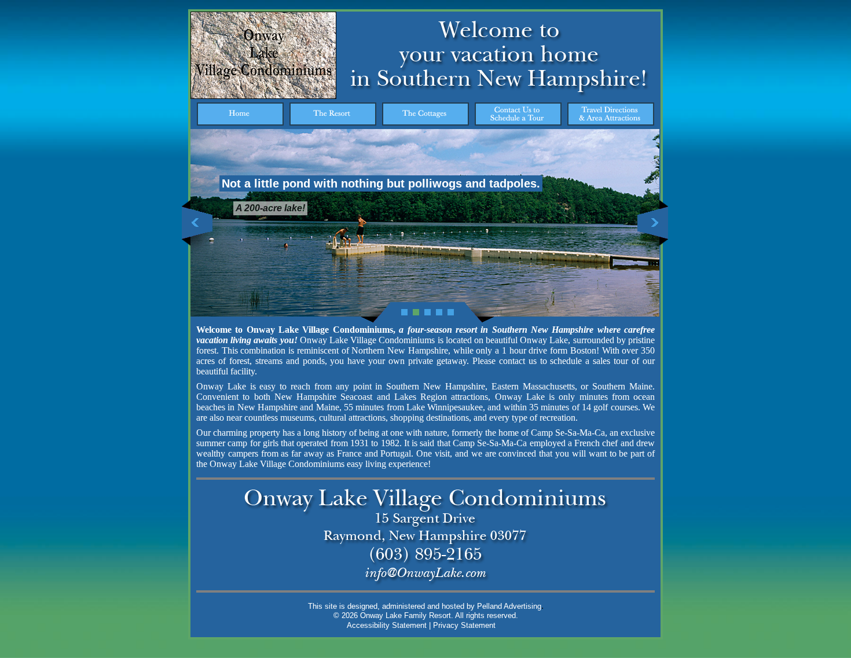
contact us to (523, 361)
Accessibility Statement (387, 625)
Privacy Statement (464, 625)
